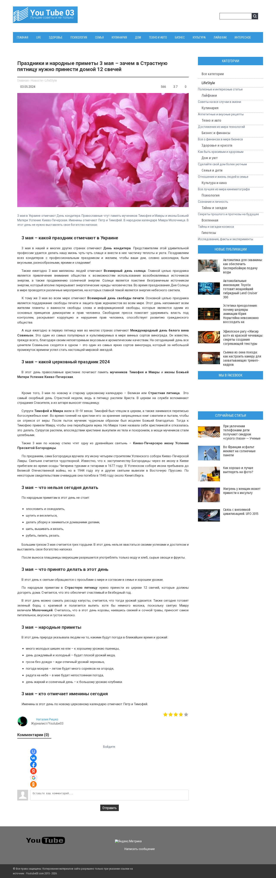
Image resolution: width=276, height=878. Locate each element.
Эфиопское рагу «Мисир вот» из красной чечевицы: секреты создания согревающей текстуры (243, 337)
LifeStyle (51, 80)
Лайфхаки (209, 95)
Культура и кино (214, 183)
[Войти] (208, 17)
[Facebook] (219, 837)
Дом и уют (210, 158)
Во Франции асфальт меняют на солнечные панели (239, 451)
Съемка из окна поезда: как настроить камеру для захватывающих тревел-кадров (242, 358)
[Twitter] (211, 837)
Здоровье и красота (217, 145)
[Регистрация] (215, 17)
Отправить (109, 808)
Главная (23, 80)
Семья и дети (212, 170)
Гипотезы (209, 233)
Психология (211, 195)
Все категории (213, 74)
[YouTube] (227, 837)
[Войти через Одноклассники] (33, 784)
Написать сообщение (139, 849)
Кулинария (210, 108)
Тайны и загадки (214, 208)
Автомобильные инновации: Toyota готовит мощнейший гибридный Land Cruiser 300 (240, 289)
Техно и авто (211, 120)
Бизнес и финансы (216, 133)
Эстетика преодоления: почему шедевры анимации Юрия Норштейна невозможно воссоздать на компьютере (241, 316)
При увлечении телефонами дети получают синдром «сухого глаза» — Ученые (241, 432)
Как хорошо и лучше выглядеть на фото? (238, 470)
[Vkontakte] (203, 837)
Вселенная (210, 220)
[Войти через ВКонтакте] (33, 758)
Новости (37, 80)
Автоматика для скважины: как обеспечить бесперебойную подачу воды (242, 266)
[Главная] (45, 20)
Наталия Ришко (47, 719)
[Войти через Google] (33, 777)
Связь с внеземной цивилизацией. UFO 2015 (240, 512)
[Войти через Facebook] (33, 764)
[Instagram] (234, 837)
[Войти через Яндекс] (33, 771)
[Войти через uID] (33, 751)
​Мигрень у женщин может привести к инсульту (241, 491)
